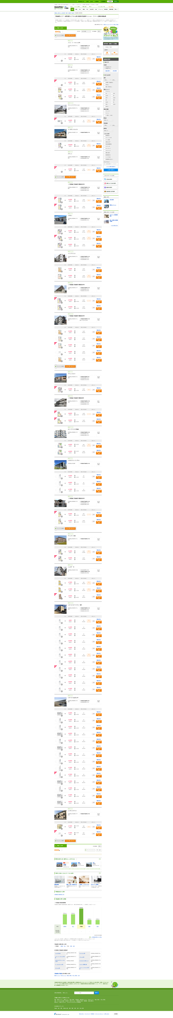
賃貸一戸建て (116, 24)
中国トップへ (65, 992)
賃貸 (72, 9)
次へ (100, 849)
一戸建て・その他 (109, 115)
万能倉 (64, 864)
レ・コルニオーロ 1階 (59, 964)
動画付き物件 (111, 187)
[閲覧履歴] (103, 1)
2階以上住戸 (108, 141)
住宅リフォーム (72, 1000)
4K (113, 102)
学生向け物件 (111, 179)
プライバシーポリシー (99, 1013)
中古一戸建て (74, 975)
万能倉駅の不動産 (58, 973)
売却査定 (106, 9)
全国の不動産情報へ (58, 992)
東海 (70, 1008)
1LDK (107, 95)
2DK (106, 97)
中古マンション (63, 975)
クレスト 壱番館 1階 (83, 964)
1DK (114, 93)
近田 (98, 926)
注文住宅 (91, 9)
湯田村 (64, 926)
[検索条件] (97, 1)
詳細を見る (99, 56)
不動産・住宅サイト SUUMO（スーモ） (62, 997)
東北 (58, 1008)
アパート (111, 24)
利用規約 (92, 1013)
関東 (61, 1008)
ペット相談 (108, 139)
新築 (76, 9)
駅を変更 (115, 70)
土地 (96, 9)
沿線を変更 (108, 70)
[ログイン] (116, 1)
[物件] (87, 1)
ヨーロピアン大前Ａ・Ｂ (83, 960)
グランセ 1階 (57, 968)
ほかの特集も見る (114, 225)
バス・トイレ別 (108, 137)
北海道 (55, 1008)
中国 (78, 1008)
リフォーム (100, 9)
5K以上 (107, 106)
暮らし (116, 9)
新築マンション (57, 975)
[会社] (91, 1)
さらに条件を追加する (111, 166)
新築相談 (85, 1000)
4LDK (114, 104)
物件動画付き (108, 154)
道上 (94, 862)
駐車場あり (108, 135)
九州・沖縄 (82, 1008)
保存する (107, 53)
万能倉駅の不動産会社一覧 (59, 894)
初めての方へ (81, 1013)
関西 (72, 1008)
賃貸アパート (66, 999)
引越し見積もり (91, 1000)
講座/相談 (111, 9)
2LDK (114, 97)
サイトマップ (87, 1013)
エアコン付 (108, 146)
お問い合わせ (98, 60)
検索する (96, 992)
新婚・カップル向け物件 (111, 183)
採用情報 (116, 1013)
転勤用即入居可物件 (111, 191)
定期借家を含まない (109, 159)
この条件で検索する (110, 169)
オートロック (108, 148)
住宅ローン (56, 1002)
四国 (75, 1008)
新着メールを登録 (114, 53)
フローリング (108, 150)
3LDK (107, 102)
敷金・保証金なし (109, 86)
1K (106, 93)
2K (113, 95)
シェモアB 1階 (57, 953)
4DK (106, 104)
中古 (80, 9)
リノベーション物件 (60, 1000)
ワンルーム (108, 91)
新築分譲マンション (83, 999)
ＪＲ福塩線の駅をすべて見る (96, 937)
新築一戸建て (69, 975)
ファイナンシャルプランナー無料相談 (74, 1002)
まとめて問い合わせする (70, 35)
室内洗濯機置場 (108, 144)
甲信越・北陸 (65, 1008)
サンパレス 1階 (82, 953)
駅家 (89, 926)
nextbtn (101, 866)
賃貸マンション (106, 24)
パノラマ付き (108, 157)
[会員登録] (110, 1)
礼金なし (107, 84)
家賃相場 (77, 999)
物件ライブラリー (62, 1002)
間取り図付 (108, 152)
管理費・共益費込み (109, 82)
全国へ (65, 6)
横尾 (79, 862)
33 (97, 849)
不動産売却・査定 (79, 1000)
